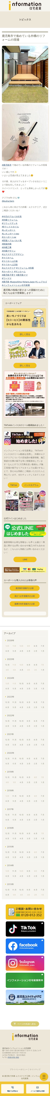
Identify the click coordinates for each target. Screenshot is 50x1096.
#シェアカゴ (41, 281)
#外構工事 (6, 247)
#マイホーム (7, 257)
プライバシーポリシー (19, 1069)
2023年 (10, 696)
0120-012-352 (13, 1057)
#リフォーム (22, 268)
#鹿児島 (5, 281)
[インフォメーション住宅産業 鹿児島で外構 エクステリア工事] (25, 5)
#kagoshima (16, 281)
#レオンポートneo (10, 233)
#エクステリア (9, 268)
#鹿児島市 (6, 165)
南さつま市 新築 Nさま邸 (25, 596)
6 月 (7, 651)
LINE (25, 559)
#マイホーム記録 (10, 264)
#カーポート (7, 271)
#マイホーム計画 (10, 261)
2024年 (10, 678)
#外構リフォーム (10, 220)
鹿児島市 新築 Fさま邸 (25, 588)
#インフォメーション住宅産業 (16, 285)
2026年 (10, 640)
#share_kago (28, 281)
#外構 (31, 268)
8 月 (35, 646)
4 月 (21, 651)
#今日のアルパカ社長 (12, 216)
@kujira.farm (8, 201)
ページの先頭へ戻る (26, 1024)
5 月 (14, 651)
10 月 (21, 683)
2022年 (10, 715)
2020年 (10, 753)
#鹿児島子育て (9, 275)
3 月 (28, 651)
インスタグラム (31, 485)
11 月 (14, 702)
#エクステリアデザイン (13, 254)
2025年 (10, 659)
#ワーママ (6, 278)
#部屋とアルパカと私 (12, 240)
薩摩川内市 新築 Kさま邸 (25, 604)
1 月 (42, 651)
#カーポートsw (9, 237)
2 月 (35, 651)
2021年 (10, 734)
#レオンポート (9, 230)
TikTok (13, 485)
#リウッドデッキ (10, 223)
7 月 (42, 646)
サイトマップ (35, 1069)
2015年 (10, 846)
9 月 (28, 665)
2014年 (10, 865)
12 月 (7, 665)
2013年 (10, 884)
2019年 (10, 771)
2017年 (10, 809)
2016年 (10, 828)
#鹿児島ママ (22, 275)
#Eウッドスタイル (10, 226)
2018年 (10, 790)
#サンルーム (20, 271)
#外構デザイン (9, 251)
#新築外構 (6, 244)
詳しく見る (25, 334)
